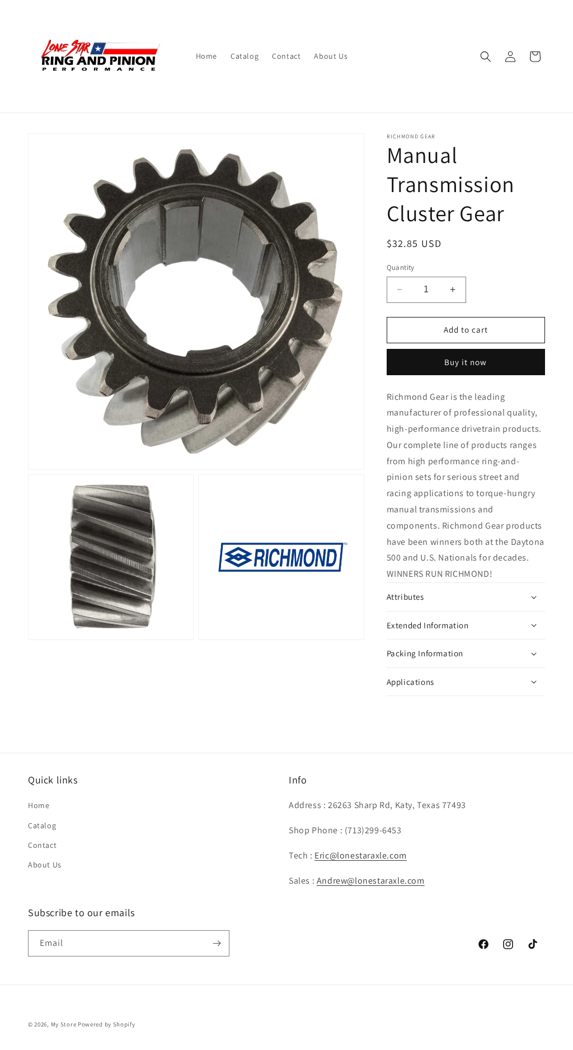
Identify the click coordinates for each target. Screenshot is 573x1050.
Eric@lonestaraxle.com (360, 855)
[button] (485, 56)
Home (38, 805)
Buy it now (465, 362)
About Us (45, 865)
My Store (64, 1024)
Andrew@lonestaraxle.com (371, 880)
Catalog (42, 825)
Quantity (401, 267)
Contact (42, 845)
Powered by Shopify (106, 1024)
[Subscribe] (216, 943)
